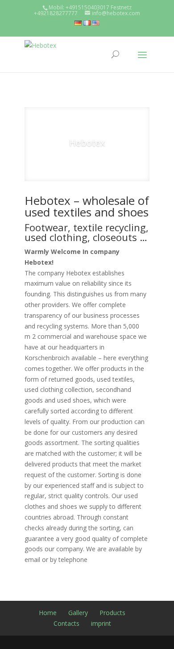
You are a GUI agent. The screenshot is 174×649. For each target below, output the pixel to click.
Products (112, 612)
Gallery (78, 612)
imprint (101, 623)
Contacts (66, 623)
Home (48, 612)
